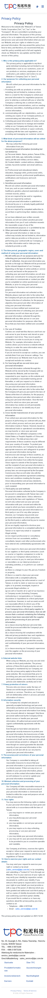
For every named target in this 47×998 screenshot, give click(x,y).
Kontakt (29, 981)
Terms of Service (30, 991)
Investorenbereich (12, 976)
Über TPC (30, 962)
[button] (37, 6)
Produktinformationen (12, 969)
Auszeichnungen (33, 968)
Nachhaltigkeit (32, 976)
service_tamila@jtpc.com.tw (13, 956)
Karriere (7, 981)
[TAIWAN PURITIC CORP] (17, 6)
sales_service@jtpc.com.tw (18, 870)
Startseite (8, 962)
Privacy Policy (16, 991)
